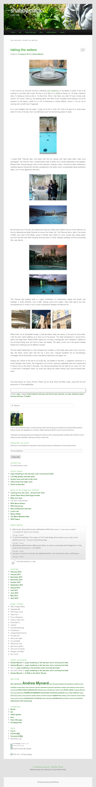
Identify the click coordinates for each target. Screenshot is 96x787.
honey (67, 693)
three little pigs (30, 32)
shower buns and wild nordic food (23, 479)
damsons (73, 687)
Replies (27, 396)
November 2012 (16, 579)
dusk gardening (52, 90)
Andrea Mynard (37, 54)
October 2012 (15, 582)
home (13, 32)
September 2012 (16, 585)
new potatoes (26, 695)
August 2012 (15, 587)
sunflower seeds (67, 698)
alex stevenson (16, 684)
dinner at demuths (17, 484)
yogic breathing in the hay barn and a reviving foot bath (32, 473)
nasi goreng (18, 695)
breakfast (13, 687)
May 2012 (14, 595)
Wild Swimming (16, 506)
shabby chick (26, 10)
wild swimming (26, 701)
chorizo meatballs (41, 687)
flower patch (68, 690)
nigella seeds (36, 695)
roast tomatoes (71, 695)
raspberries (56, 695)
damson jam (65, 687)
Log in (13, 731)
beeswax (55, 684)
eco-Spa (68, 394)
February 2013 (15, 572)
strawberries (57, 698)
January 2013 (15, 574)
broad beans (21, 687)
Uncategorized (16, 722)
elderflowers (51, 690)
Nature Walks (15, 514)
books (62, 32)
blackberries (63, 684)
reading (63, 695)
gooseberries (19, 693)
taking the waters (23, 49)
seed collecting (47, 698)
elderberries (32, 690)
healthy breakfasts (32, 692)
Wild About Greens (17, 503)
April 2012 (14, 598)
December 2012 (16, 577)
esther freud (60, 690)
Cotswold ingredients (54, 687)
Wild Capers (15, 519)
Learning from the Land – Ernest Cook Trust (27, 492)
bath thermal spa (52, 394)
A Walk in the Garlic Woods (35, 673)
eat (20, 32)
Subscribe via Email (19, 443)
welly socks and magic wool (21, 481)
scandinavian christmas (32, 698)
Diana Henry (23, 690)
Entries (15, 733)
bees (50, 684)
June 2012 (14, 593)
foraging (76, 690)
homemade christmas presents (52, 692)
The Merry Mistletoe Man (20, 516)
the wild (76, 698)
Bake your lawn (16, 498)
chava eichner (30, 687)
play (41, 32)
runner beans (18, 698)
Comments (16, 736)
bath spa (42, 394)
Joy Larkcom (74, 692)
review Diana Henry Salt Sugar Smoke (25, 495)
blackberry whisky (73, 684)
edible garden (51, 32)
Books (12, 709)
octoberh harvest (46, 695)
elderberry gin (42, 690)
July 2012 (14, 590)
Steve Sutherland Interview (20, 508)
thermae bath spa (16, 396)
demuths (61, 394)
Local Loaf (14, 511)
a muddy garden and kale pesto (22, 476)
